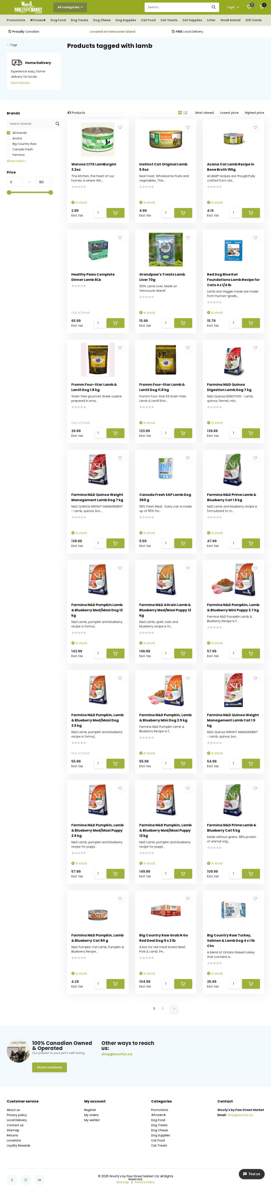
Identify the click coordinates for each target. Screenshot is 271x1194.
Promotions (16, 20)
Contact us (15, 1125)
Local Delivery (188, 31)
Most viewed (204, 113)
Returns (12, 1135)
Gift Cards (253, 20)
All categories (68, 7)
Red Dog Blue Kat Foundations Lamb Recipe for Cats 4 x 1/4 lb (233, 279)
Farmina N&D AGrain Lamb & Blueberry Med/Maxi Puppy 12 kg (165, 610)
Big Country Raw (24, 144)
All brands (19, 133)
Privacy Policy (145, 1182)
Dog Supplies (126, 20)
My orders (91, 1115)
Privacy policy (17, 1115)
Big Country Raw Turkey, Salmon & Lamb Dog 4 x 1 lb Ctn (231, 940)
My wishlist (92, 1120)
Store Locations (49, 1067)
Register (90, 1110)
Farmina (18, 155)
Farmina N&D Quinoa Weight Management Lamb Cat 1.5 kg (233, 720)
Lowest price (229, 113)
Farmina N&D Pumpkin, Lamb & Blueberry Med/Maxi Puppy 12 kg (165, 830)
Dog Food (58, 20)
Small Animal (230, 20)
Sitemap (13, 1130)
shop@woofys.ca (116, 1054)
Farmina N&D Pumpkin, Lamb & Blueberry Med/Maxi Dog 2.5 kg (97, 720)
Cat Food (148, 20)
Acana (17, 138)
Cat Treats (168, 20)
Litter (211, 20)
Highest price (254, 113)
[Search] (214, 7)
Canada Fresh (22, 149)
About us (13, 1110)
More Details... (21, 83)
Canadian (25, 31)
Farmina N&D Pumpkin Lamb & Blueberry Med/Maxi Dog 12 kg (97, 610)
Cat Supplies (192, 20)
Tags (13, 45)
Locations (14, 1140)
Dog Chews (102, 20)
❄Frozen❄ (38, 20)
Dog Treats (79, 20)
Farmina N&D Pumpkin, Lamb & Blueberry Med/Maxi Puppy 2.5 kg (97, 830)
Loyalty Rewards (18, 1145)
